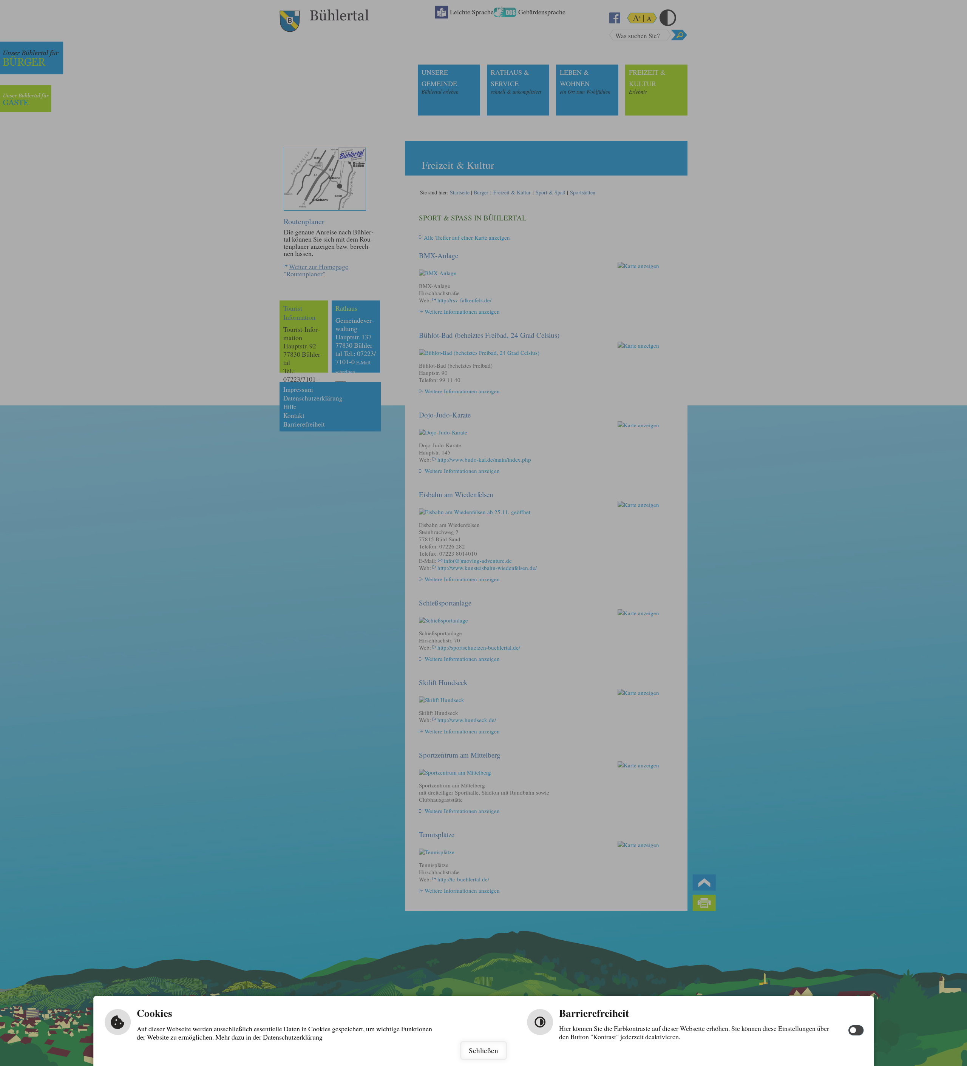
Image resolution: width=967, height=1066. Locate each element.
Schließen (483, 1050)
